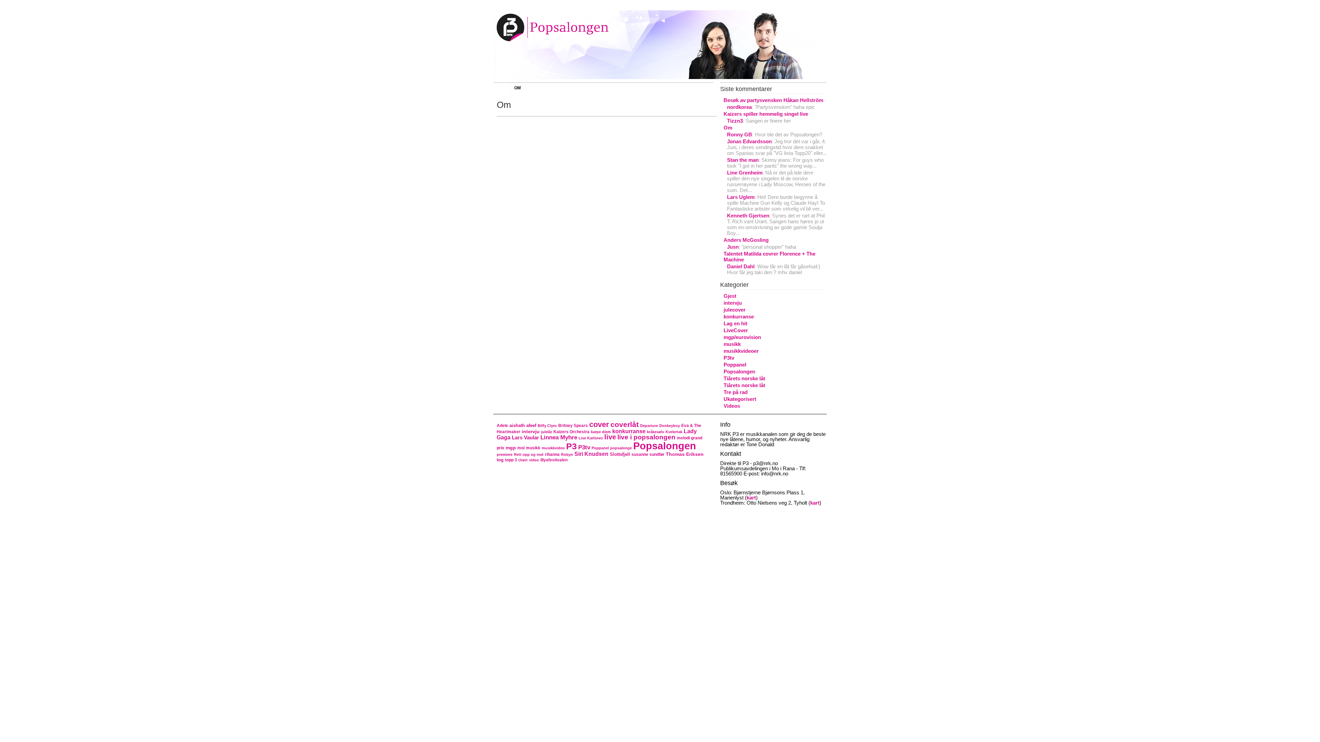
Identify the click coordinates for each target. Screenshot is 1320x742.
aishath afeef (522, 425)
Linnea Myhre (558, 437)
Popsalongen (739, 371)
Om (517, 88)
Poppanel (735, 365)
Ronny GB (739, 134)
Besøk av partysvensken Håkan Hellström (773, 100)
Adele (502, 425)
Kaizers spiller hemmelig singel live (766, 114)
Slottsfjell (620, 454)
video (534, 460)
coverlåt (624, 424)
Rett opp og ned (528, 454)
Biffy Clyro (547, 426)
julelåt (546, 432)
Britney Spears (573, 425)
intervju (733, 303)
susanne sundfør (647, 454)
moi (521, 448)
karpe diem (601, 432)
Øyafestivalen (554, 460)
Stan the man (743, 160)
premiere (505, 454)
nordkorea (739, 107)
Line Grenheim (744, 173)
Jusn (733, 247)
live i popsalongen (646, 437)
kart (751, 498)
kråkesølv (655, 432)
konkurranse (739, 316)
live (610, 437)
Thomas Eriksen (685, 454)
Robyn (567, 454)
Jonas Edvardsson (749, 141)
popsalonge (621, 448)
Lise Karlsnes (591, 438)
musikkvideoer (741, 351)
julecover (735, 310)
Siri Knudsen (591, 454)
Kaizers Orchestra (571, 431)
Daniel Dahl (741, 266)
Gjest (730, 296)
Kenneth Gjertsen (748, 215)
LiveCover (736, 330)
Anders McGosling (746, 240)
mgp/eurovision (742, 337)
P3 (571, 446)
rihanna (552, 454)
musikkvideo (553, 448)
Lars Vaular (525, 437)
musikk (732, 344)
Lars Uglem (741, 197)
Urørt (523, 460)
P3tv (729, 358)
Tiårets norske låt (744, 378)
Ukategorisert (740, 399)
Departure (649, 426)
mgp (511, 447)
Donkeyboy (669, 426)
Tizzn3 (735, 121)
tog (500, 459)
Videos (732, 406)
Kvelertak (674, 432)
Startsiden (502, 89)
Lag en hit (735, 323)
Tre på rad (736, 392)
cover (599, 424)
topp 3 (511, 460)
